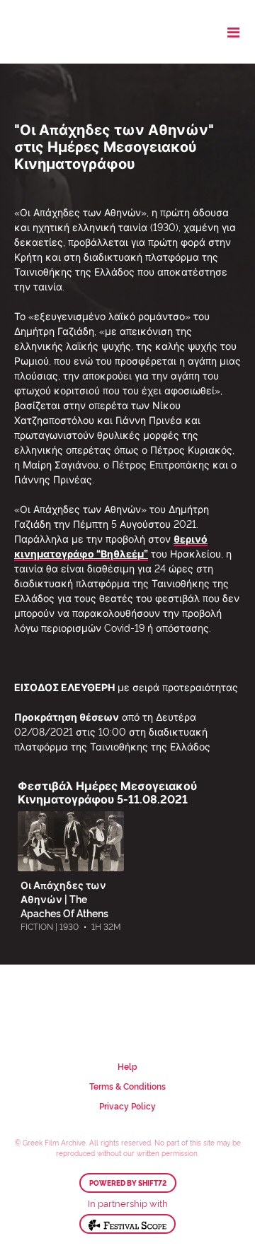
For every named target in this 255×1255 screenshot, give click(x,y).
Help (127, 1066)
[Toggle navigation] (233, 31)
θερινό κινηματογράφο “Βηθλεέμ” (111, 545)
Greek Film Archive (72, 32)
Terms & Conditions (127, 1086)
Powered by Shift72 (127, 1183)
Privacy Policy (127, 1106)
